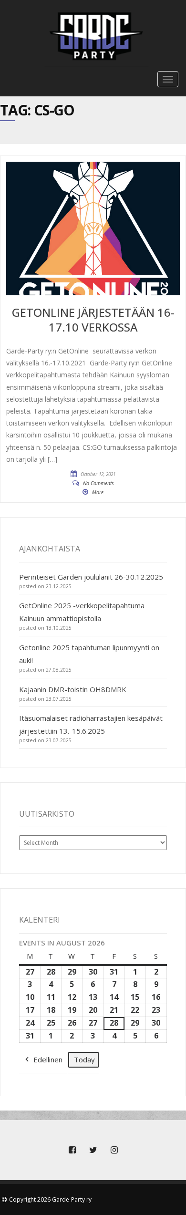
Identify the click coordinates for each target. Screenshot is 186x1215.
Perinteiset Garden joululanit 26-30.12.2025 (91, 577)
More (97, 492)
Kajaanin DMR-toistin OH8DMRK (72, 689)
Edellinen (47, 1059)
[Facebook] (72, 1150)
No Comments (98, 483)
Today (84, 1059)
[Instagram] (114, 1150)
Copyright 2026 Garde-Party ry (50, 1199)
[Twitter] (93, 1150)
